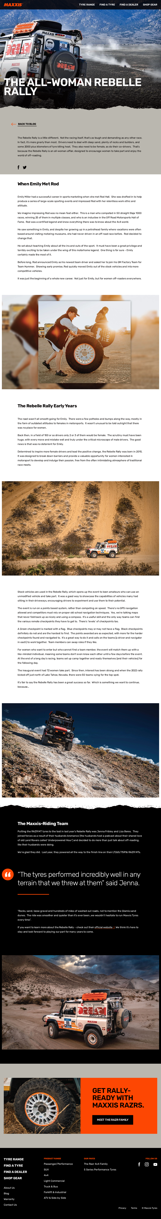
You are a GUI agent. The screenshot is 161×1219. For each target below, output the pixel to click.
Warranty (9, 1199)
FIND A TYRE (107, 4)
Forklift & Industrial (55, 1192)
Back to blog (27, 123)
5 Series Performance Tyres (100, 1169)
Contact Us (10, 1204)
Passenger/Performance (58, 1163)
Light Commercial (54, 1180)
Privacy (122, 1208)
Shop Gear (150, 4)
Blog (6, 1193)
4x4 (46, 1175)
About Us (9, 1187)
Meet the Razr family (112, 1120)
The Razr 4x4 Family (96, 1163)
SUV (46, 1169)
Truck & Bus (51, 1186)
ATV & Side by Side (55, 1197)
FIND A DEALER (129, 4)
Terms (134, 1208)
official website (103, 927)
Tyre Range (87, 4)
